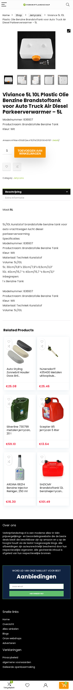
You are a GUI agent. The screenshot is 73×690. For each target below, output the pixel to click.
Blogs (6, 633)
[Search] (68, 4)
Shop (19, 15)
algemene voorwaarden (17, 662)
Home (6, 15)
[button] (68, 31)
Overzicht (8, 624)
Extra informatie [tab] (14, 197)
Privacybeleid (10, 657)
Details (55, 140)
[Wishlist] (27, 685)
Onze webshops (12, 638)
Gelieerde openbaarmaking (19, 667)
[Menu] (4, 4)
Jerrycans (35, 15)
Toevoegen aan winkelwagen (30, 152)
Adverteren (9, 643)
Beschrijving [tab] (13, 191)
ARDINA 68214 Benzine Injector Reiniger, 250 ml (17, 487)
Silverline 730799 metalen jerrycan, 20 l (18, 430)
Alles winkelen (11, 629)
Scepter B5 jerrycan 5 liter (49, 428)
